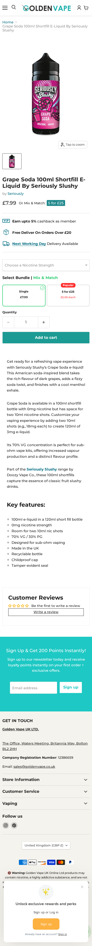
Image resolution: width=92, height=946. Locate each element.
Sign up (70, 687)
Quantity (9, 312)
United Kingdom (44, 845)
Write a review (46, 612)
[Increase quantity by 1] (44, 322)
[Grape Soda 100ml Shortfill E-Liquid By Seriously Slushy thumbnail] (12, 161)
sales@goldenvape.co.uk (34, 766)
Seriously (16, 193)
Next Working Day (29, 243)
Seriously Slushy (42, 469)
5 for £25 (56, 203)
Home (7, 22)
